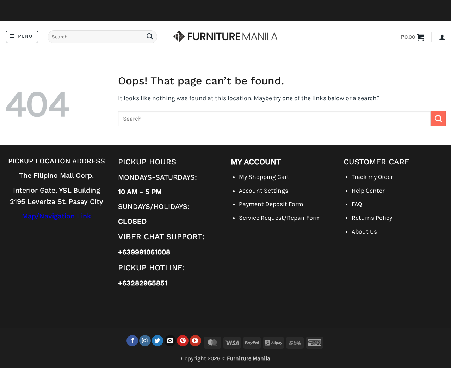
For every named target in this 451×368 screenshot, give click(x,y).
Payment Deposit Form (271, 203)
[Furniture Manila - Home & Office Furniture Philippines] (225, 37)
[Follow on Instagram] (145, 340)
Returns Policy (372, 217)
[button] (22, 37)
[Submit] (149, 36)
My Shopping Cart (264, 176)
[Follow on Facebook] (132, 340)
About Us (364, 231)
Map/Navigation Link (56, 216)
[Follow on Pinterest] (183, 340)
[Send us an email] (170, 340)
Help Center (368, 190)
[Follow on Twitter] (157, 340)
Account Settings (263, 190)
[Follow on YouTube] (195, 340)
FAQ (357, 203)
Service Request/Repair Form (280, 217)
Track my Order (372, 176)
